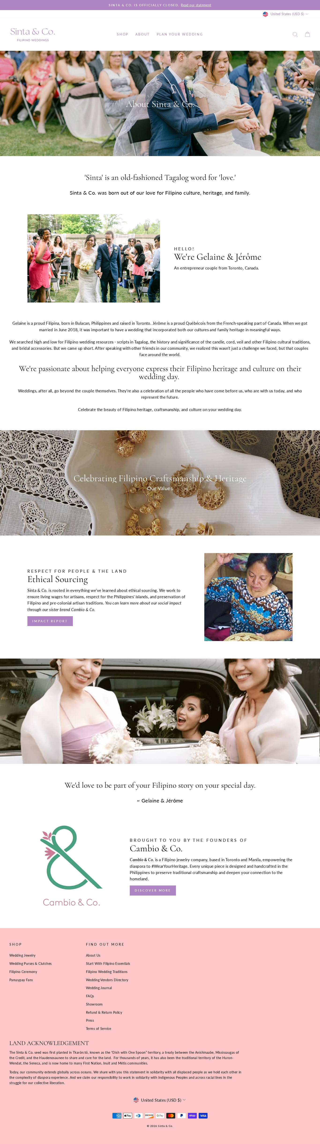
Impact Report (50, 621)
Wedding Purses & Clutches (30, 963)
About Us (93, 955)
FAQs (90, 996)
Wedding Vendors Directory (107, 980)
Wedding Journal (99, 988)
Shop (122, 34)
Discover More (153, 890)
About (142, 34)
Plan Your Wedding (180, 34)
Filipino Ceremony (23, 972)
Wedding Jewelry (22, 955)
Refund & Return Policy (104, 1012)
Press (90, 1020)
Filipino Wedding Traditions (106, 972)
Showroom (94, 1004)
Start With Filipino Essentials (108, 963)
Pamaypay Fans (21, 980)
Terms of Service (98, 1029)
